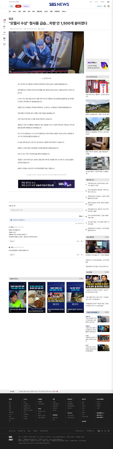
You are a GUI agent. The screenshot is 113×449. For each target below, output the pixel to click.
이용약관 (35, 431)
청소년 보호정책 (82, 440)
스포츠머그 (69, 401)
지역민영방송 (90, 431)
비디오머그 (69, 399)
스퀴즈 (98, 408)
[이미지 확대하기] (10, 71)
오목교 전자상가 (70, 417)
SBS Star (99, 415)
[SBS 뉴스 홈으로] (59, 4)
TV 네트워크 (11, 418)
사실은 (54, 401)
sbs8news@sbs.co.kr (60, 436)
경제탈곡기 (88, 326)
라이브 (83, 406)
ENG (91, 1)
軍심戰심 (40, 401)
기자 (83, 410)
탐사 (54, 419)
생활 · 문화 (11, 412)
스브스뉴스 (69, 412)
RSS (83, 414)
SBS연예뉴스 (100, 413)
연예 (51, 11)
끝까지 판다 (55, 417)
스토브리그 (69, 408)
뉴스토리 (25, 416)
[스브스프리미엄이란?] (99, 312)
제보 (83, 404)
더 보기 (81, 278)
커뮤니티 (98, 406)
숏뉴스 (83, 408)
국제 (33, 11)
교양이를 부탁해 (70, 406)
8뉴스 (14, 11)
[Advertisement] (46, 267)
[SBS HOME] (108, 2)
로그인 (96, 1)
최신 (10, 401)
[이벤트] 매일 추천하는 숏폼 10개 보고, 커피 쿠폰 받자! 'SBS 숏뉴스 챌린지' (37, 391)
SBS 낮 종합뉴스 (42, 417)
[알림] (108, 6)
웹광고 (29, 431)
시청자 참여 (21, 431)
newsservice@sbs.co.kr (58, 439)
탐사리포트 (55, 415)
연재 (54, 399)
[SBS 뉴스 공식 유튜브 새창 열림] (99, 431)
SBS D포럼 (99, 417)
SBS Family (80, 431)
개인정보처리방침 (44, 431)
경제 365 (55, 408)
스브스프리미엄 (100, 399)
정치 (19, 11)
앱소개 (83, 412)
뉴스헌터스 (25, 404)
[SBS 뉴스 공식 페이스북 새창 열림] (102, 431)
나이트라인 (25, 414)
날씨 (83, 401)
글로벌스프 (88, 316)
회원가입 (102, 1)
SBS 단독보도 (56, 404)
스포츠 (46, 11)
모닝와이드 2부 (26, 408)
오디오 (39, 408)
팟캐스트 (98, 404)
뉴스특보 (25, 418)
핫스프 (87, 345)
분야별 (10, 399)
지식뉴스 (98, 401)
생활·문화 (39, 11)
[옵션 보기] (82, 226)
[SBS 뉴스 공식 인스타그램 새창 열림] (108, 431)
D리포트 (54, 410)
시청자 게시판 (85, 416)
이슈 (10, 420)
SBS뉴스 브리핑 (41, 415)
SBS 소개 (12, 431)
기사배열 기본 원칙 (73, 440)
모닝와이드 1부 (26, 406)
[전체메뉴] (9, 11)
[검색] (105, 6)
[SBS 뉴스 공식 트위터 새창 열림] (105, 431)
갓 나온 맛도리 (70, 415)
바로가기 (84, 399)
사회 (29, 11)
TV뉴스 (64, 11)
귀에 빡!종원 (70, 404)
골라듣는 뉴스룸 (41, 411)
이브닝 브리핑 (41, 404)
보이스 (39, 413)
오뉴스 (24, 412)
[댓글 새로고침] (14, 205)
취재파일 (57, 11)
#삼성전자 (99, 6)
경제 (24, 11)
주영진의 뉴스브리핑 (27, 410)
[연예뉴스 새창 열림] (97, 65)
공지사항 (84, 421)
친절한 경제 (55, 406)
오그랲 (87, 335)
